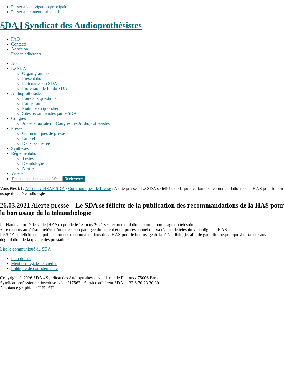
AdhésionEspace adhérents (26, 51)
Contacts (18, 44)
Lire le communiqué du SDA (25, 249)
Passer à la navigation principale (39, 6)
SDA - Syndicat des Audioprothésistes (71, 25)
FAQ (15, 39)
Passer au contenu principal (35, 11)
